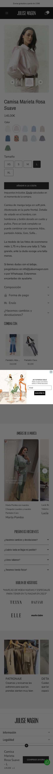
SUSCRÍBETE (40, 393)
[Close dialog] (51, 371)
